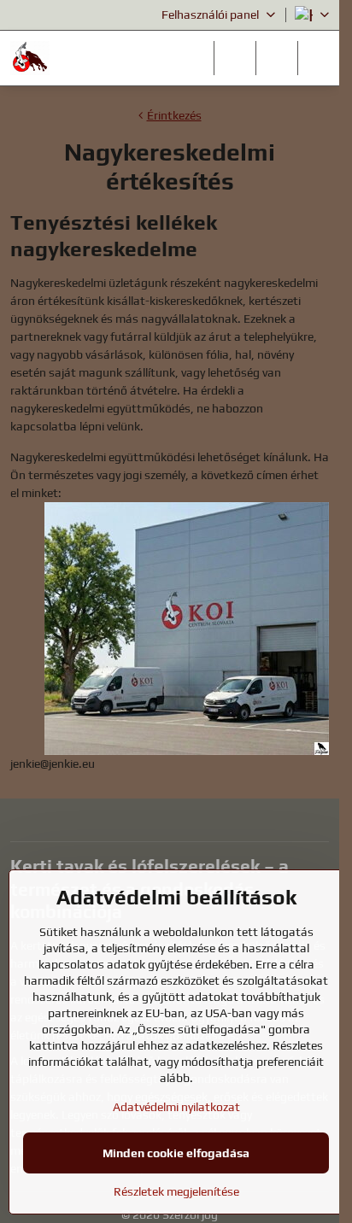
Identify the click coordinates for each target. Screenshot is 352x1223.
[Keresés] (234, 58)
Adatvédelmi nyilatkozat (176, 1107)
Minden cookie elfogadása (176, 1153)
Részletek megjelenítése (176, 1191)
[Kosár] (276, 58)
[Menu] (318, 58)
